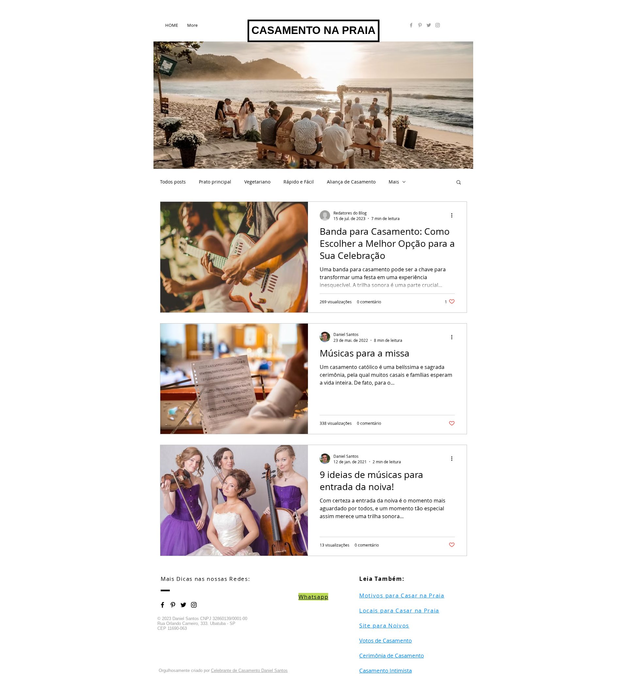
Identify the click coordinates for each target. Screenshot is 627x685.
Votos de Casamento (385, 640)
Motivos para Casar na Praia (401, 595)
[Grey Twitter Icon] (429, 25)
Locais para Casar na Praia (399, 610)
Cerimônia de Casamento (391, 655)
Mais (394, 182)
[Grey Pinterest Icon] (420, 25)
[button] (459, 182)
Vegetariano (257, 182)
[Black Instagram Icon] (194, 605)
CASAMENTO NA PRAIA (313, 30)
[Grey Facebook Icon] (411, 25)
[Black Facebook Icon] (162, 605)
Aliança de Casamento (351, 182)
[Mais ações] (454, 215)
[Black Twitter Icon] (183, 605)
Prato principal (215, 182)
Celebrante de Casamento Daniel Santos (249, 670)
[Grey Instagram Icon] (438, 25)
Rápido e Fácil (298, 182)
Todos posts (173, 182)
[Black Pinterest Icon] (173, 605)
